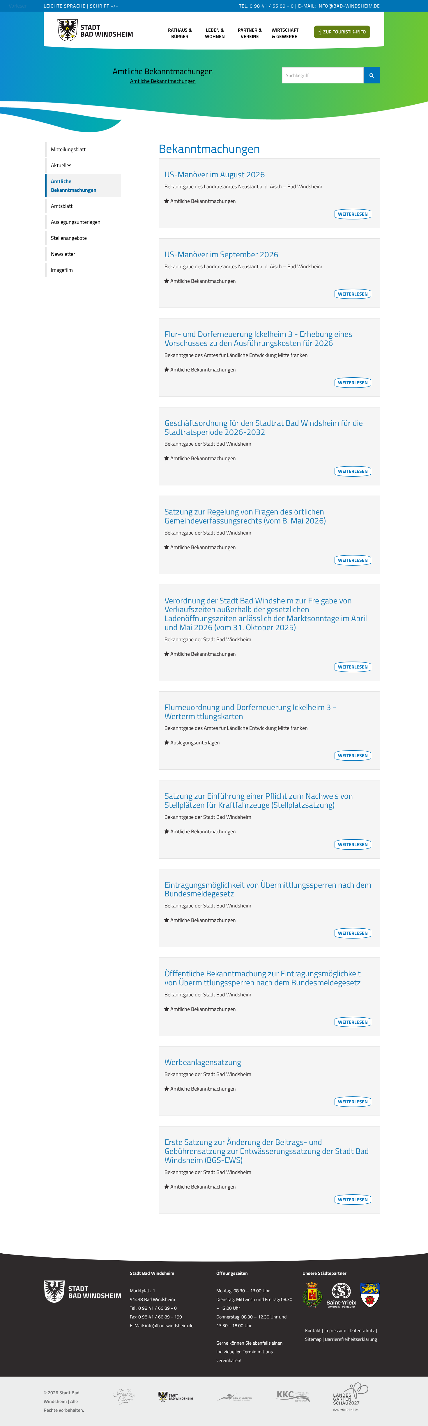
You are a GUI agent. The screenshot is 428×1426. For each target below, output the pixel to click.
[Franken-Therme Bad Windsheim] (124, 1396)
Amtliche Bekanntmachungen (163, 81)
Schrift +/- (104, 5)
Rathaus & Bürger (180, 33)
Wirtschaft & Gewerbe (285, 33)
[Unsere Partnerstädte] (341, 1295)
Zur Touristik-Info (344, 31)
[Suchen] (372, 75)
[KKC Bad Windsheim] (292, 1396)
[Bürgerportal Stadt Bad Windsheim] (175, 1396)
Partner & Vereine (250, 33)
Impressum (335, 1330)
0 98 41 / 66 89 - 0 (272, 5)
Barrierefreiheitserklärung (351, 1339)
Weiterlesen (353, 213)
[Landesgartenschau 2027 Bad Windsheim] (350, 1396)
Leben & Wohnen (215, 33)
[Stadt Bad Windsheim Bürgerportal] (95, 28)
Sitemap (313, 1339)
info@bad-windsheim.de (348, 5)
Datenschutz (362, 1330)
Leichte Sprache (65, 5)
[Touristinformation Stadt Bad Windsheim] (234, 1396)
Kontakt (313, 1330)
